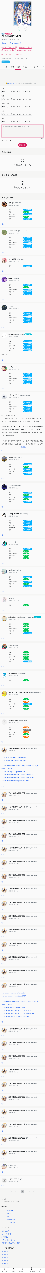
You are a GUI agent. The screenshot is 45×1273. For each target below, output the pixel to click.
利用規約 (5, 1237)
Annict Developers (8, 1219)
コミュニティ (6, 1231)
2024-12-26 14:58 (14, 836)
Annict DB (5, 1216)
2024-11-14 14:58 (14, 918)
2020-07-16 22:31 (14, 488)
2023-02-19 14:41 (14, 676)
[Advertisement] (22, 76)
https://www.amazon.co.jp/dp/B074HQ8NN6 (18, 778)
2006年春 (8, 33)
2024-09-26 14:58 (14, 1045)
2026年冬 (5, 1261)
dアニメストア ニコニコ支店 (10, 54)
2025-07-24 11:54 (14, 261)
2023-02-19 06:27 (14, 337)
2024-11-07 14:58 (14, 932)
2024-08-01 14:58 (14, 1154)
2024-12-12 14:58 (14, 864)
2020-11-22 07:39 (14, 460)
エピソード (27, 67)
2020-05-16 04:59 (14, 544)
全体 (3, 88)
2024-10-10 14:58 (14, 986)
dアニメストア (6, 51)
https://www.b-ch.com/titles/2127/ (14, 760)
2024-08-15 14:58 (14, 1126)
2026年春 (5, 1258)
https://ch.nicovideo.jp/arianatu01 (14, 757)
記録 (18, 67)
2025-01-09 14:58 (14, 809)
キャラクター (5, 103)
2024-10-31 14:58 (14, 946)
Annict (5, 1199)
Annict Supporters (8, 1222)
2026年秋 (5, 1252)
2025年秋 (5, 1264)
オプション (5, 140)
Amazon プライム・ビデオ (24, 51)
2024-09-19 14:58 (14, 1058)
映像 (3, 96)
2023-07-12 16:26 (14, 1181)
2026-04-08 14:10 (14, 600)
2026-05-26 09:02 (14, 205)
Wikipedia (15, 43)
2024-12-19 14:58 (14, 850)
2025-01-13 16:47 (14, 647)
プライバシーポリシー (9, 1240)
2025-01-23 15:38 (14, 619)
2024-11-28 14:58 (14, 891)
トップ (5, 67)
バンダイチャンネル (8, 47)
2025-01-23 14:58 (14, 751)
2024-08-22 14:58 (14, 1113)
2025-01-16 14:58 (14, 795)
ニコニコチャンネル (24, 47)
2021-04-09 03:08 (14, 397)
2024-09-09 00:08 (14, 308)
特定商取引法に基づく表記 (11, 1243)
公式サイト (5, 43)
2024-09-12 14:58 (14, 1072)
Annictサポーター (12, 83)
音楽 (3, 118)
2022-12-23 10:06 (14, 369)
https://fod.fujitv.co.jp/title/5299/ (13, 772)
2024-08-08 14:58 (14, 1140)
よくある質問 (6, 1234)
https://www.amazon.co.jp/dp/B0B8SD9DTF (17, 775)
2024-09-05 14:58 (14, 1086)
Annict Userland (7, 1210)
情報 (12, 67)
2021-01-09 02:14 (14, 695)
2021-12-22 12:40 (14, 723)
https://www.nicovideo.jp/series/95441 (15, 781)
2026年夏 (5, 1255)
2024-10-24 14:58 (14, 959)
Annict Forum (6, 1213)
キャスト (37, 67)
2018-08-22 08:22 (14, 572)
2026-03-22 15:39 (14, 233)
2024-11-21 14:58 (14, 905)
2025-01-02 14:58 (14, 823)
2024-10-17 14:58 (14, 973)
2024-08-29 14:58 (14, 1099)
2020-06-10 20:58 (14, 516)
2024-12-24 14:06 (14, 280)
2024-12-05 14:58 (14, 877)
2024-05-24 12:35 (14, 1167)
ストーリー (5, 111)
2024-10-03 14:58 (14, 1031)
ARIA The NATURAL (11, 36)
